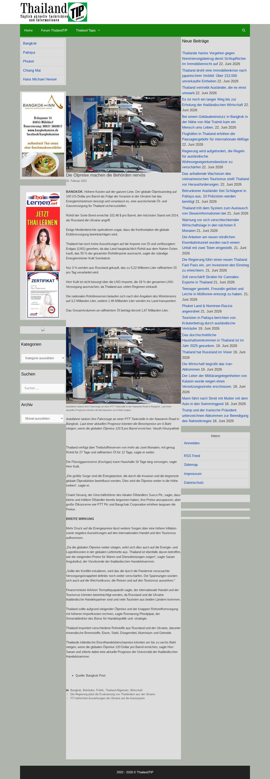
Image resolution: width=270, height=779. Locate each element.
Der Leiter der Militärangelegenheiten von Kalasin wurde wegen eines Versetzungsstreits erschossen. (214, 381)
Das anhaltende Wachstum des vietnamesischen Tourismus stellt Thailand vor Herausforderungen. (215, 179)
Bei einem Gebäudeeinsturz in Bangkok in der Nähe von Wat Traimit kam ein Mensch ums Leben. (215, 122)
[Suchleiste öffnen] (244, 30)
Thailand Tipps (86, 30)
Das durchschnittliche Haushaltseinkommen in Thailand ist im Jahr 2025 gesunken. (213, 340)
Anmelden (192, 443)
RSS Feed (192, 456)
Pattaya (29, 52)
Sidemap (191, 465)
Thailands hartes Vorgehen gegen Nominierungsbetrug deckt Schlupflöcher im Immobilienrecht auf (214, 58)
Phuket (28, 61)
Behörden (88, 690)
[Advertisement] (123, 66)
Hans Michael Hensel (40, 79)
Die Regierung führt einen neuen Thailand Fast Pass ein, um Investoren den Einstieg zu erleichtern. (215, 265)
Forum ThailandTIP (54, 30)
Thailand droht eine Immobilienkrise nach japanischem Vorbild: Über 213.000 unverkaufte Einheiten (214, 75)
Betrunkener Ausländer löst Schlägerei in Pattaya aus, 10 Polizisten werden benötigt (214, 196)
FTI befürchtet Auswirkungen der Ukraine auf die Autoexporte (107, 698)
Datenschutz (194, 483)
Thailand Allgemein (116, 690)
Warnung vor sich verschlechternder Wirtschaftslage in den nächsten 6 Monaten (210, 225)
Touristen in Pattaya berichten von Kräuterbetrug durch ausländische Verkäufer (209, 323)
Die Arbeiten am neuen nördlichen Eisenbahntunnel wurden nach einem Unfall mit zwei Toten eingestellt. (211, 242)
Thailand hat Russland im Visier (207, 352)
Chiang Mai (32, 70)
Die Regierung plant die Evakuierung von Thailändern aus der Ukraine (112, 694)
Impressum (193, 474)
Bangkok (75, 690)
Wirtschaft (136, 690)
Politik (100, 690)
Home (28, 30)
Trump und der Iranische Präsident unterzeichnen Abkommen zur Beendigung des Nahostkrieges (215, 415)
